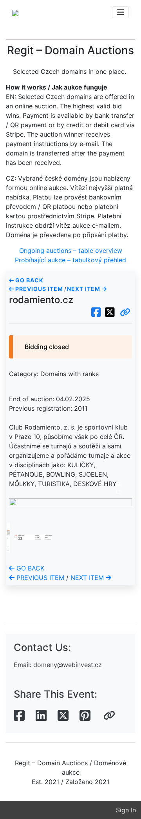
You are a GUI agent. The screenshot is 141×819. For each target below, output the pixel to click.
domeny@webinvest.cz (67, 665)
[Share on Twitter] (63, 715)
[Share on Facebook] (19, 715)
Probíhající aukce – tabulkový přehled (70, 260)
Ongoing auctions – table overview (70, 250)
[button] (125, 312)
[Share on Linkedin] (41, 715)
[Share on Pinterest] (85, 715)
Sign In (126, 810)
